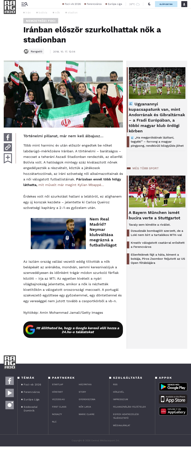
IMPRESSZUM (120, 399)
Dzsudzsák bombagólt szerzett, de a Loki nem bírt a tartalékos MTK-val (157, 233)
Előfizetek (166, 4)
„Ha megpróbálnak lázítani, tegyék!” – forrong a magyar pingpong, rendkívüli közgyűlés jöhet (157, 141)
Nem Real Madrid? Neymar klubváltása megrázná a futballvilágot (102, 232)
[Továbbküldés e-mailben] (8, 147)
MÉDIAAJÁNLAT (121, 425)
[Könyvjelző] (8, 158)
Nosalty (57, 414)
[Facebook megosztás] (8, 137)
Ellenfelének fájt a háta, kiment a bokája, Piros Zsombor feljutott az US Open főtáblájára (158, 259)
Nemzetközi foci (41, 21)
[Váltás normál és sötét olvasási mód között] (149, 4)
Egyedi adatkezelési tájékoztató (126, 416)
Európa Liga (115, 4)
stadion (73, 12)
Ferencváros (94, 4)
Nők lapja (85, 407)
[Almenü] (25, 4)
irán (28, 12)
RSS (115, 384)
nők (57, 12)
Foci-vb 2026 (73, 4)
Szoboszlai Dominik (30, 408)
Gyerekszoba (87, 399)
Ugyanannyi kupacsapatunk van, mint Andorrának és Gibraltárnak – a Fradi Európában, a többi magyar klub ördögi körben (157, 117)
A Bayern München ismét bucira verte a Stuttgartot (154, 215)
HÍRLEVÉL (118, 392)
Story (82, 392)
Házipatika (85, 384)
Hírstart (57, 392)
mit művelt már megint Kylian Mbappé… (71, 185)
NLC (54, 421)
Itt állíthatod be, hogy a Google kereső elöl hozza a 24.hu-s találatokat (77, 330)
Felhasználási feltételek (129, 407)
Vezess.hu (58, 399)
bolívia (43, 12)
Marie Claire (87, 414)
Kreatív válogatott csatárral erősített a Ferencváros (158, 245)
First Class (59, 407)
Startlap (57, 384)
